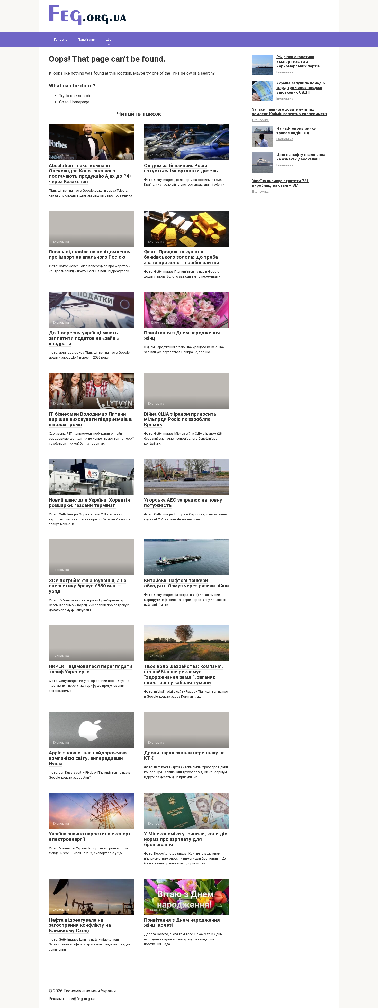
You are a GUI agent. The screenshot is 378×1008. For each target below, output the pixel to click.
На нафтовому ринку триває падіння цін (296, 130)
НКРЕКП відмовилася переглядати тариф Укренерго (90, 669)
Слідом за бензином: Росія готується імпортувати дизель (181, 168)
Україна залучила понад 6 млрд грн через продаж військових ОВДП (300, 88)
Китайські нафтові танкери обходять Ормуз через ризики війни (186, 583)
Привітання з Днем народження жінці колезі (182, 922)
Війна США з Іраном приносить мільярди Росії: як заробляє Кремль (180, 419)
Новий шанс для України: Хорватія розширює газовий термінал (89, 502)
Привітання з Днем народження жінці (182, 335)
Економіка (284, 72)
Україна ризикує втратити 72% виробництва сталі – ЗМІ (280, 183)
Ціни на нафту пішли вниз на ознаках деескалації (300, 157)
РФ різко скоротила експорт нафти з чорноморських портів (298, 61)
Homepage (79, 102)
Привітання (87, 39)
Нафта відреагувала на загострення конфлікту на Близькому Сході (80, 925)
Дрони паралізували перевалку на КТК (184, 755)
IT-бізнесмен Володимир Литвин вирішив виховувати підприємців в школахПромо (90, 419)
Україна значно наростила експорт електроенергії (90, 836)
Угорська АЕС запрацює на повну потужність (183, 502)
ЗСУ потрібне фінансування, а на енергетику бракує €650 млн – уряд (87, 585)
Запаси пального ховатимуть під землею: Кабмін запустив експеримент (289, 111)
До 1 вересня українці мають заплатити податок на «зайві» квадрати (84, 338)
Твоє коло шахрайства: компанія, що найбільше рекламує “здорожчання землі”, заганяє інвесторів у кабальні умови (183, 674)
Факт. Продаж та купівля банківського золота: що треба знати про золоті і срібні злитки (181, 257)
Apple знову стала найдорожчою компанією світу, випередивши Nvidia (88, 758)
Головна (60, 39)
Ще (108, 39)
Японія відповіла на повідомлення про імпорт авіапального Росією (90, 254)
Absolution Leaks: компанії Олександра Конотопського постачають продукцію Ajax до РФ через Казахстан (90, 174)
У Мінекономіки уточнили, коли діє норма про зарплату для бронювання (185, 839)
